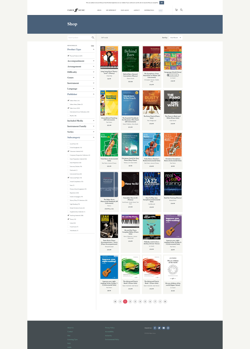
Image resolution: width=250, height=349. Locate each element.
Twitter (159, 328)
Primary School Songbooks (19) (78, 189)
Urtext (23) (73, 223)
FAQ (69, 343)
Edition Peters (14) (74, 100)
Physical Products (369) (76, 56)
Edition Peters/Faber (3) (76, 104)
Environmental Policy (112, 339)
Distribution (149, 10)
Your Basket (176, 10)
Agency (137, 10)
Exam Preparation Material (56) (78, 159)
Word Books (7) (74, 230)
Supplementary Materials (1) (77, 212)
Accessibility (109, 331)
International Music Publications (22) (79, 112)
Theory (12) (73, 219)
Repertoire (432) (74, 193)
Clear (92, 45)
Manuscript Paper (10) (76, 178)
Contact (70, 331)
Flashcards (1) (73, 170)
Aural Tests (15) (74, 144)
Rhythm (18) (73, 116)
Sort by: (165, 38)
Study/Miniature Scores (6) (77, 208)
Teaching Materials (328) (76, 215)
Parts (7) (72, 185)
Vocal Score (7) (74, 227)
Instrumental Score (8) (76, 174)
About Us (70, 328)
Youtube (164, 328)
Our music (125, 10)
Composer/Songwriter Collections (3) (80, 155)
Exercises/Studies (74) (76, 166)
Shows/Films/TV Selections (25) (78, 200)
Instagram (168, 328)
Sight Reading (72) (75, 204)
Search (92, 37)
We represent (111, 10)
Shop (161, 10)
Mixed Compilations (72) (76, 181)
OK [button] (162, 3)
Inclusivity (108, 335)
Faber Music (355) (75, 108)
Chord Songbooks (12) (76, 147)
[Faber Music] (76, 10)
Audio (69, 347)
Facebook (155, 328)
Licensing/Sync (72, 339)
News (99, 10)
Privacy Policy (109, 328)
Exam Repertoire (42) (75, 162)
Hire (68, 335)
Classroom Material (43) (76, 151)
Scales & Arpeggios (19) (76, 196)
